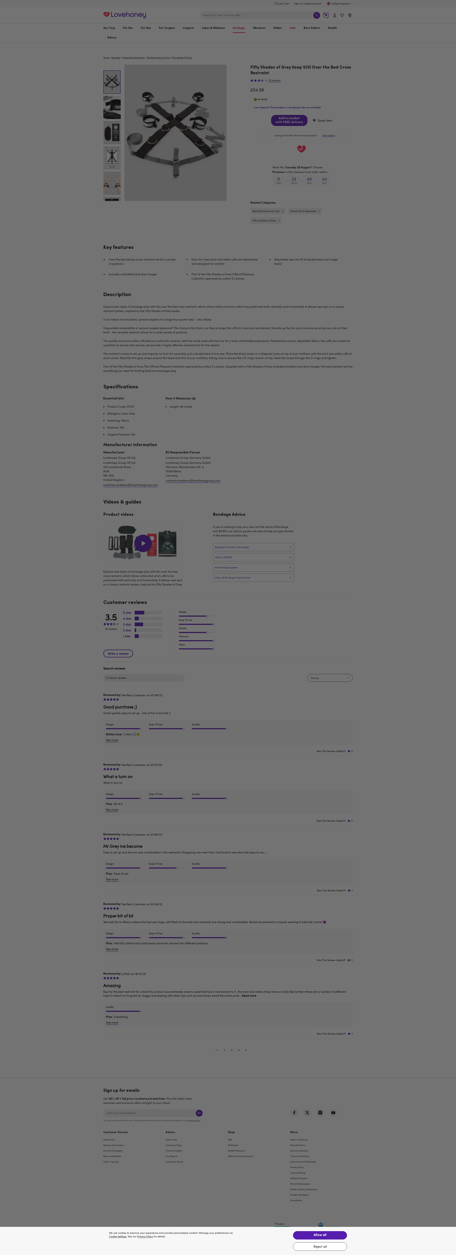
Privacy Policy (145, 1236)
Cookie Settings (117, 1236)
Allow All (320, 1235)
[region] (228, 1241)
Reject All (320, 1246)
